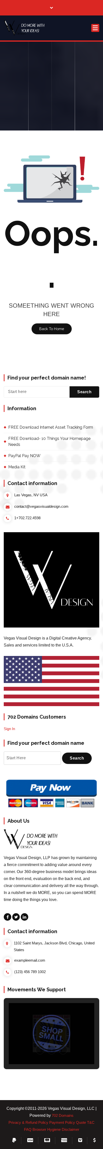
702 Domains (63, 1116)
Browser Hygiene (46, 1130)
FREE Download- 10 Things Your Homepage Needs (49, 441)
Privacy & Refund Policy (28, 1123)
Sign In (9, 729)
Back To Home (51, 329)
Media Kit (17, 467)
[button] (25, 28)
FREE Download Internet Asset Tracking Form (50, 427)
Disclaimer (70, 1130)
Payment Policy (62, 1123)
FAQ (28, 1130)
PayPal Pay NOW (24, 455)
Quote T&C (85, 1123)
